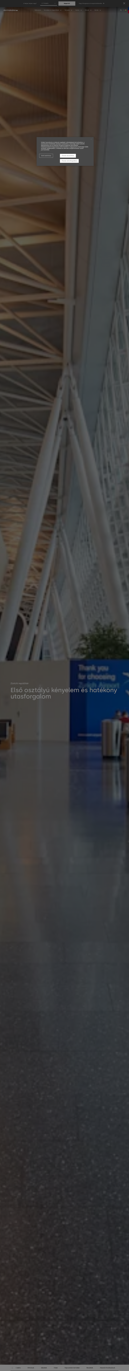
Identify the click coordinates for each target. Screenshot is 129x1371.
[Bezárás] (91, 139)
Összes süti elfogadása (69, 161)
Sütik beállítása (46, 155)
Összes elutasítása (68, 155)
